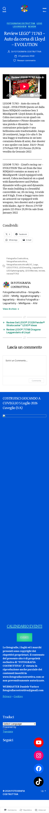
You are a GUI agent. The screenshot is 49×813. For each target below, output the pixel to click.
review (32, 26)
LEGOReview (20, 26)
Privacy (7, 696)
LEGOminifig (25, 267)
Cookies (18, 696)
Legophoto (37, 267)
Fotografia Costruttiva (17, 258)
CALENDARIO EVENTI (24, 626)
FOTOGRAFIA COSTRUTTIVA (27, 51)
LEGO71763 (12, 267)
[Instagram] (39, 755)
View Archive (11, 309)
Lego (39, 23)
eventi (24, 637)
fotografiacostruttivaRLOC (19, 264)
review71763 (13, 273)
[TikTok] (39, 782)
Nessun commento (26, 60)
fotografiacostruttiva (21, 23)
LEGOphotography (15, 270)
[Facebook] (39, 768)
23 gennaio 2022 (26, 56)
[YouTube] (39, 742)
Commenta (36, 380)
